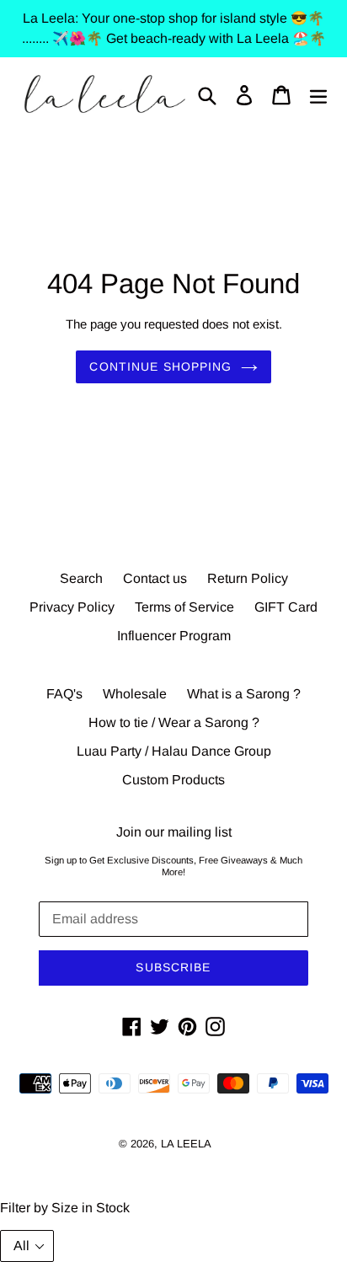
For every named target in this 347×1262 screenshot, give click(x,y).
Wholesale (135, 694)
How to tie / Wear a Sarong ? (173, 722)
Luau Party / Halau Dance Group (174, 751)
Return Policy (247, 578)
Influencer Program (174, 635)
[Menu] (318, 95)
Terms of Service (184, 607)
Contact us (155, 578)
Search (81, 578)
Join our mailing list (174, 832)
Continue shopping (160, 366)
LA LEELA (186, 1143)
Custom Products (173, 780)
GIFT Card (286, 607)
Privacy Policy (72, 607)
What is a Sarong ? (244, 694)
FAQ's (64, 694)
